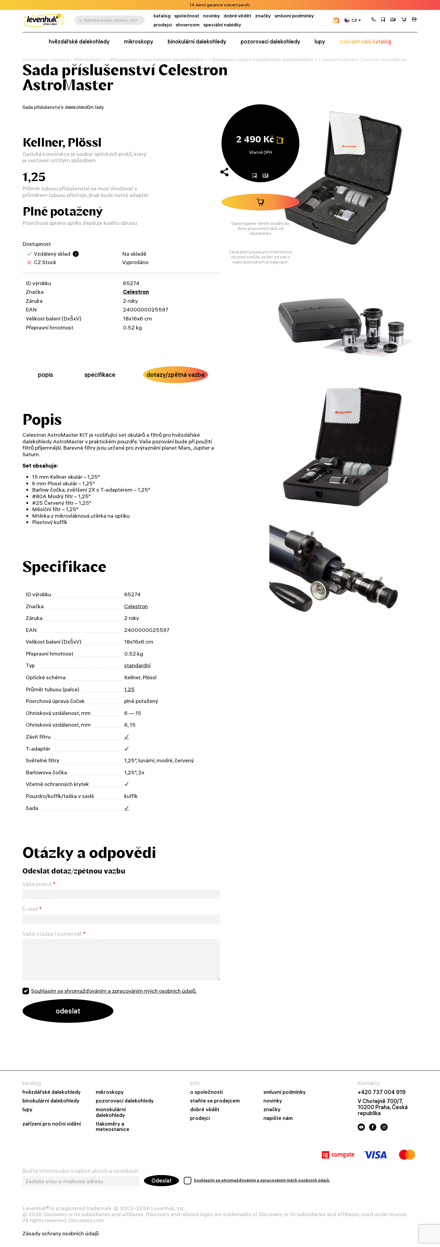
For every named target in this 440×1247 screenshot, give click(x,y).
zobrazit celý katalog (365, 41)
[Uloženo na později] (383, 20)
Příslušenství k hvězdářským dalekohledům (157, 59)
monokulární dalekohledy (111, 1112)
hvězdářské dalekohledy (79, 41)
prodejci (163, 25)
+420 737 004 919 (382, 1092)
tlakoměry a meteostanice (112, 1126)
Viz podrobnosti (236, 4)
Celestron (136, 291)
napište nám (278, 1118)
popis (45, 374)
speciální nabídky (222, 25)
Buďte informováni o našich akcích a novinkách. (80, 1171)
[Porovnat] (393, 20)
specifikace (99, 374)
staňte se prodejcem (215, 1101)
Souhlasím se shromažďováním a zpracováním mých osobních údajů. (114, 990)
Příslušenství (88, 59)
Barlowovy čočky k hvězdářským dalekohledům (262, 59)
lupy (320, 41)
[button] (373, 20)
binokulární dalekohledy (197, 41)
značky (263, 16)
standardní (137, 665)
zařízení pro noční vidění (51, 1124)
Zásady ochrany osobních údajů (60, 1234)
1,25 (129, 689)
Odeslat (161, 1180)
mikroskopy (138, 41)
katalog (162, 16)
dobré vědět (237, 16)
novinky (211, 16)
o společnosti (206, 1092)
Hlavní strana (35, 59)
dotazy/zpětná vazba (175, 374)
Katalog (61, 59)
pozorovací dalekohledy (270, 41)
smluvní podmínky (294, 16)
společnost (186, 16)
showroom (188, 25)
